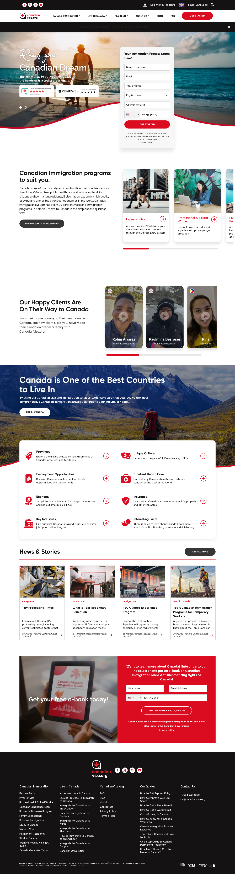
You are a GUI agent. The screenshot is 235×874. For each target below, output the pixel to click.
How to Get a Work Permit (155, 810)
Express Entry (27, 793)
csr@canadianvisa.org (192, 799)
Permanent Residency (32, 833)
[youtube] (41, 5)
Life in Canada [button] (69, 786)
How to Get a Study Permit (156, 805)
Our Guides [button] (147, 786)
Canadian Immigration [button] (34, 786)
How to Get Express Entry (155, 793)
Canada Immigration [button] (65, 16)
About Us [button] (141, 16)
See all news (200, 551)
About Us (105, 802)
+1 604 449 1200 (190, 794)
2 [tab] (26, 108)
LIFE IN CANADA (35, 412)
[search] (213, 5)
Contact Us (106, 807)
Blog (160, 16)
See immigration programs (42, 223)
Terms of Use (108, 815)
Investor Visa (26, 798)
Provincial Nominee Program (35, 811)
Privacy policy (147, 142)
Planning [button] (120, 16)
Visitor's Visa (26, 829)
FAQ (172, 16)
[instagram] (35, 5)
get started (197, 15)
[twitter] (30, 5)
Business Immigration (31, 820)
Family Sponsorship (30, 815)
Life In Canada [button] (96, 16)
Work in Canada (28, 838)
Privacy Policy (108, 811)
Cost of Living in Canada (154, 814)
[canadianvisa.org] (30, 16)
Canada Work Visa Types (33, 850)
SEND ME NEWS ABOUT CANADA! (166, 710)
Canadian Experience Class (35, 807)
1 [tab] (21, 108)
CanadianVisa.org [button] (112, 786)
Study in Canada (28, 824)
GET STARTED (147, 124)
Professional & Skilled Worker (36, 802)
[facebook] (24, 5)
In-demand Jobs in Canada (75, 793)
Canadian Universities (72, 851)
